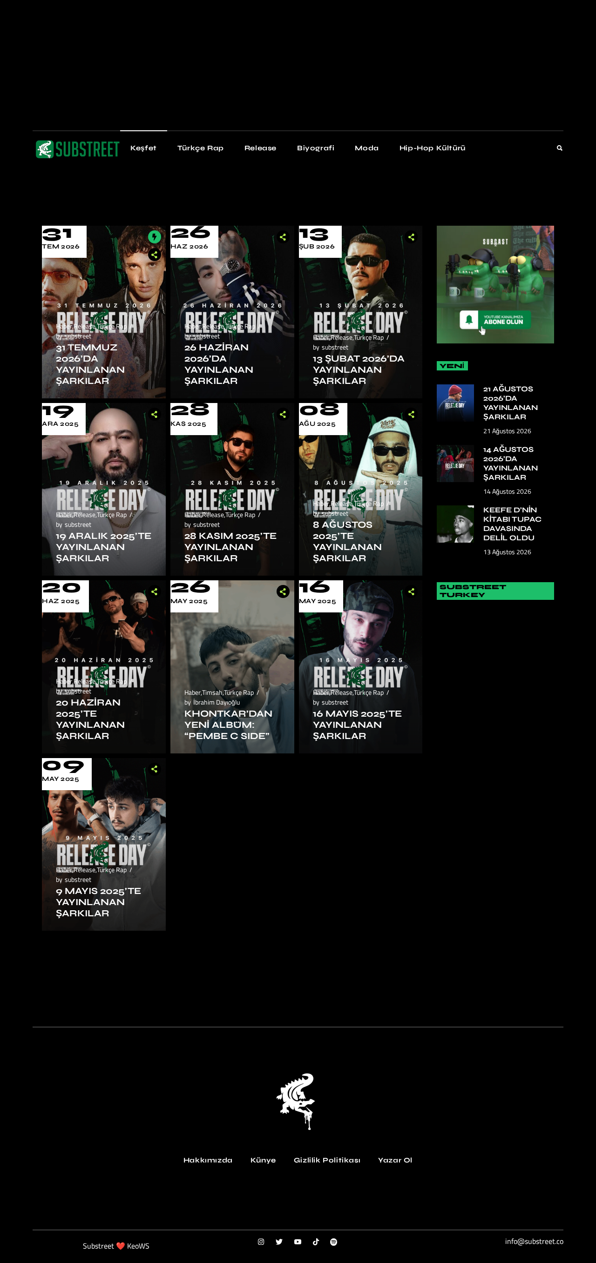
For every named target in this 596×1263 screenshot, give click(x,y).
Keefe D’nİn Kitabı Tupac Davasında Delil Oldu (512, 523)
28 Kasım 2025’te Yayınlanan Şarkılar (230, 547)
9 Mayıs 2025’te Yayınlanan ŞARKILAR (98, 902)
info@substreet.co (534, 1241)
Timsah (212, 692)
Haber (64, 326)
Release (84, 326)
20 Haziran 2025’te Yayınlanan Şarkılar (90, 719)
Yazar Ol (395, 1160)
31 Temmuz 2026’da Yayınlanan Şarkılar (90, 364)
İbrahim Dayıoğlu (216, 702)
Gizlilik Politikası (327, 1160)
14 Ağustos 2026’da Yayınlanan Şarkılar (510, 463)
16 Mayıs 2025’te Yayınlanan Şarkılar (357, 725)
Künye (263, 1160)
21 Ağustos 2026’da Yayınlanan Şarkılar (510, 402)
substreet (78, 336)
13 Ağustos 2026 (507, 552)
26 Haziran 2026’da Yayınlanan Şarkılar (218, 364)
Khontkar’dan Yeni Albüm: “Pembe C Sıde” (228, 725)
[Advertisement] (279, 65)
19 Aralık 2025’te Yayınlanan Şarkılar (103, 547)
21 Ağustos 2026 (507, 431)
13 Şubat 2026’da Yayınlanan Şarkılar (359, 370)
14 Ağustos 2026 (507, 491)
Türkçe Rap (112, 326)
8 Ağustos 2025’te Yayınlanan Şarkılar (347, 541)
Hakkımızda (208, 1160)
